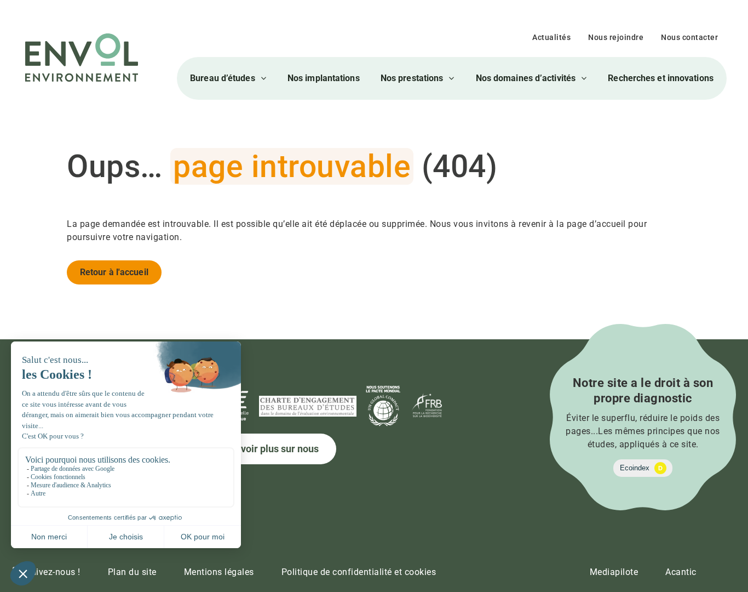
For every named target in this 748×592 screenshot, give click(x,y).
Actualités (551, 37)
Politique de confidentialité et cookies (358, 572)
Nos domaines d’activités (526, 78)
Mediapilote (614, 572)
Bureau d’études (222, 78)
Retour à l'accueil (114, 272)
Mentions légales (219, 572)
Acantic (681, 572)
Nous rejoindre (615, 37)
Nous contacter (689, 37)
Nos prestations (412, 78)
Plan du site (132, 572)
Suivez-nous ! (52, 572)
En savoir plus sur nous (268, 448)
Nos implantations (323, 78)
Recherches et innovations (661, 78)
